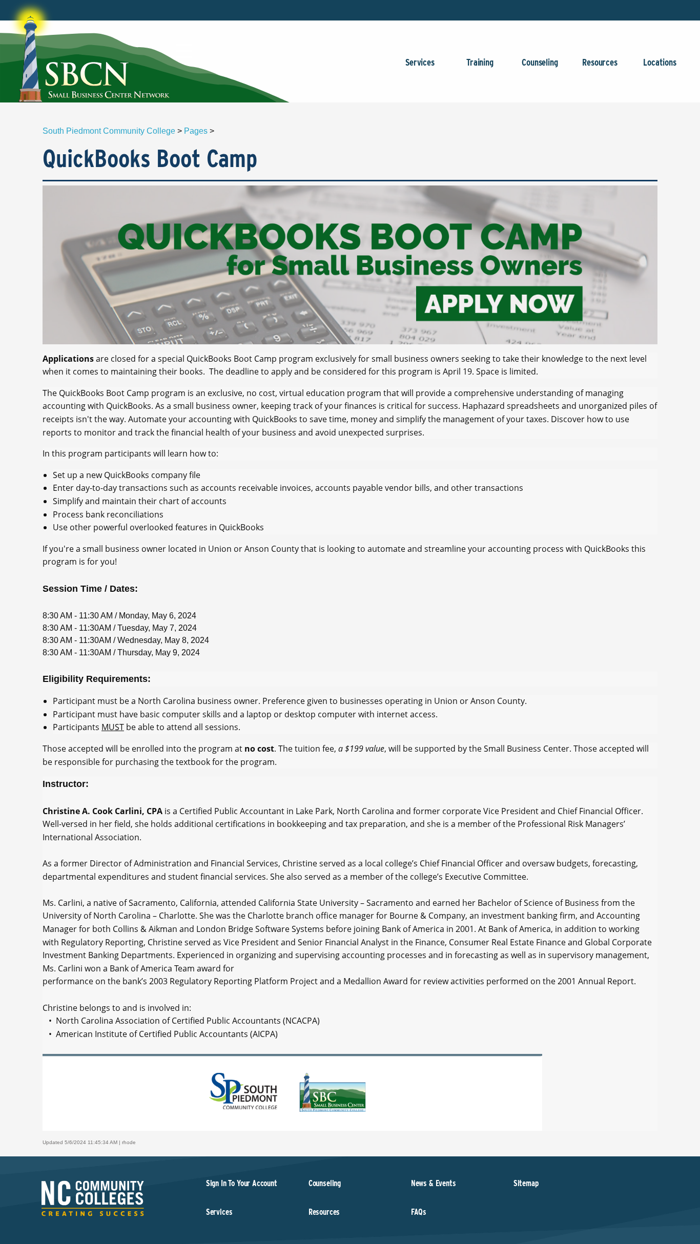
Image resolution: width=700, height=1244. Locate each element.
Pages (196, 131)
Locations (659, 62)
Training (479, 62)
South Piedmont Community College (109, 131)
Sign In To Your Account (241, 1183)
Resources (599, 62)
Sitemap (526, 1183)
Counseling (540, 62)
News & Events (433, 1183)
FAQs (418, 1212)
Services (420, 62)
